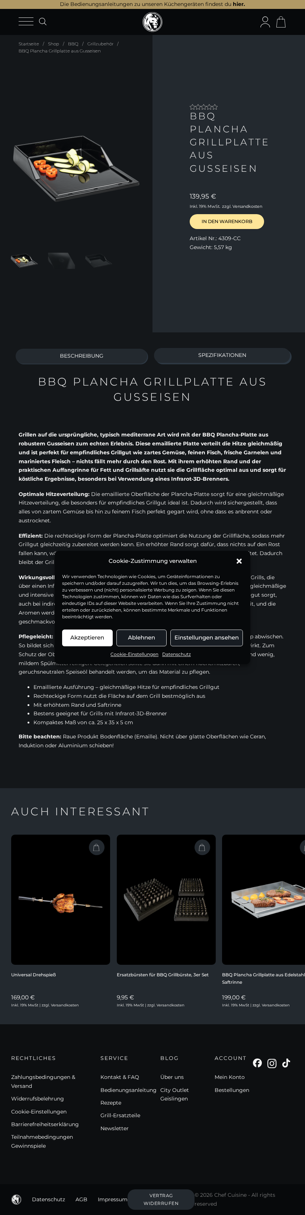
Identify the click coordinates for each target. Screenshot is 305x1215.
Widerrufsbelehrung (37, 1098)
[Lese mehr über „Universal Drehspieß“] (97, 847)
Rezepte (110, 1102)
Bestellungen (232, 1090)
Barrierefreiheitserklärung (45, 1124)
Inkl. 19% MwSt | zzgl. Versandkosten (45, 1005)
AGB (81, 1199)
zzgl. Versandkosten (242, 206)
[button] (239, 561)
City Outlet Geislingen (174, 1094)
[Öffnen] (26, 21)
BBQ (73, 43)
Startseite (29, 43)
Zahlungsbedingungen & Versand (43, 1081)
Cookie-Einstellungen (134, 654)
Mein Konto (230, 1077)
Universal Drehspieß (33, 974)
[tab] (81, 356)
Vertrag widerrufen (161, 1199)
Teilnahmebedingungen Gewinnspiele (42, 1141)
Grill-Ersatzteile (120, 1115)
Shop (53, 43)
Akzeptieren (87, 637)
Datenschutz (176, 654)
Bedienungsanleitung (128, 1090)
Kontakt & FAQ (119, 1077)
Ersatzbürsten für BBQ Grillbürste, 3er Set (163, 974)
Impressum (113, 1199)
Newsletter (114, 1128)
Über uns (172, 1077)
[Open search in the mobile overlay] (42, 21)
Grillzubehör (100, 43)
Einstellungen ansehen (206, 637)
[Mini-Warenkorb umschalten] (280, 21)
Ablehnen (141, 637)
